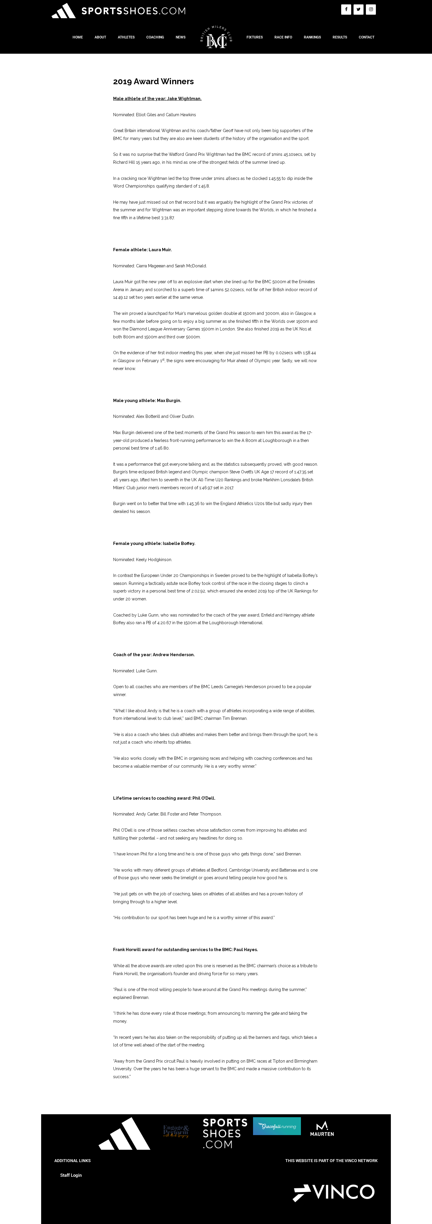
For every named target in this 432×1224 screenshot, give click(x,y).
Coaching (155, 37)
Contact (366, 37)
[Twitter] (359, 9)
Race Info (283, 37)
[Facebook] (346, 9)
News (180, 37)
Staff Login (71, 1175)
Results (340, 37)
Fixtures (255, 37)
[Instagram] (371, 9)
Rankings (312, 37)
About (100, 37)
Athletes (126, 37)
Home (78, 37)
